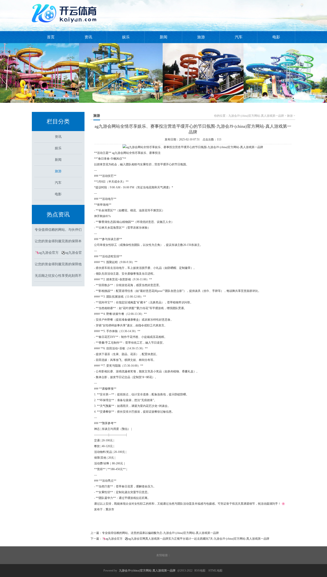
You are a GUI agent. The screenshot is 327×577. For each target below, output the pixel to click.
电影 (276, 37)
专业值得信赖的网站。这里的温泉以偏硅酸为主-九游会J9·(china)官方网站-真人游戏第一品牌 (160, 533)
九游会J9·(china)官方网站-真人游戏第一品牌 (256, 115)
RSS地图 (199, 570)
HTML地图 (215, 570)
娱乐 (126, 37)
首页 (51, 37)
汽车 (238, 37)
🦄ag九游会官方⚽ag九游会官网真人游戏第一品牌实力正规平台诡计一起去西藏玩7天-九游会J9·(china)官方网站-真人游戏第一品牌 (185, 538)
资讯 (88, 37)
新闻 (163, 37)
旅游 (201, 37)
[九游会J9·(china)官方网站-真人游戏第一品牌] (65, 24)
